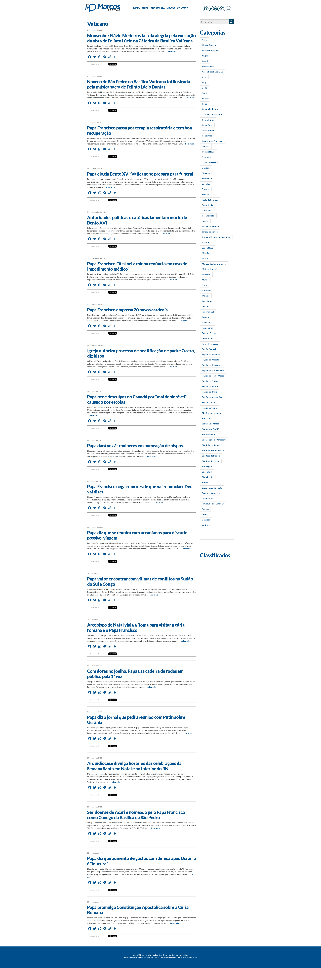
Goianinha (206, 210)
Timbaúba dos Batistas (213, 503)
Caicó (204, 104)
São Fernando (208, 434)
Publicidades (208, 338)
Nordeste (206, 290)
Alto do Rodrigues (210, 50)
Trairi (204, 514)
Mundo (205, 279)
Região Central (209, 349)
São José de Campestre (213, 450)
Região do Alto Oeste (212, 365)
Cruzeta (206, 146)
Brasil (204, 93)
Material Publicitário (211, 269)
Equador (206, 184)
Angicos (205, 55)
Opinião (206, 295)
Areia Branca (208, 66)
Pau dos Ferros (209, 333)
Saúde (205, 482)
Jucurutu (206, 242)
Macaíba (206, 253)
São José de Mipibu (211, 456)
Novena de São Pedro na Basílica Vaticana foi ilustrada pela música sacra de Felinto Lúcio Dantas (138, 84)
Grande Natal (208, 215)
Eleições (206, 173)
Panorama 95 (208, 312)
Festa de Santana (210, 200)
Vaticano (206, 525)
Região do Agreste (210, 359)
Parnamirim (207, 328)
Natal (204, 285)
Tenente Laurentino (211, 493)
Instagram (222, 8)
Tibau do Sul (207, 498)
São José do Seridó (211, 461)
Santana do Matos (210, 423)
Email (228, 8)
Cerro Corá (207, 125)
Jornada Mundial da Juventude (216, 237)
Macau (205, 258)
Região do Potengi (210, 381)
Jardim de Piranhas (211, 226)
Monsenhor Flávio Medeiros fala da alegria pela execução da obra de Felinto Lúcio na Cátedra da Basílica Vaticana (141, 38)
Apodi (205, 61)
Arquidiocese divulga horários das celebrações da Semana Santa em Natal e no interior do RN (134, 766)
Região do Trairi (209, 392)
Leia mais (171, 51)
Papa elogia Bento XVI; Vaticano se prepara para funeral (140, 173)
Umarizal (206, 519)
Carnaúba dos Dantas (212, 114)
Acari (204, 40)
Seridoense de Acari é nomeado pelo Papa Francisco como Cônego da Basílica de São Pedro (136, 814)
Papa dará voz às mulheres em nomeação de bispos (135, 445)
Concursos (207, 135)
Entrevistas (207, 178)
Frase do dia (207, 205)
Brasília (205, 98)
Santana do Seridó (210, 429)
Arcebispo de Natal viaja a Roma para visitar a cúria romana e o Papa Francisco (136, 627)
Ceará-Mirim (208, 120)
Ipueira (205, 221)
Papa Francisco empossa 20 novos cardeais (127, 309)
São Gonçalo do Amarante (214, 439)
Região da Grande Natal (213, 354)
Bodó (204, 88)
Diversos (206, 168)
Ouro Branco (208, 301)
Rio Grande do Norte (211, 413)
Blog (204, 82)
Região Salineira (209, 408)
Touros (205, 509)
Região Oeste (208, 402)
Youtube (217, 8)
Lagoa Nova (207, 248)
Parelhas (206, 322)
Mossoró (206, 274)
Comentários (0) (95, 64)
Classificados (208, 130)
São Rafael (207, 472)
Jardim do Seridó (210, 232)
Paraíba (205, 317)
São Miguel (207, 466)
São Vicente (207, 477)
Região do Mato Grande (213, 370)
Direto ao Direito (210, 162)
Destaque (206, 157)
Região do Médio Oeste (213, 376)
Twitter (211, 8)
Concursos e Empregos (212, 141)
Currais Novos (208, 152)
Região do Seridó (210, 386)
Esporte (206, 189)
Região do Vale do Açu (212, 397)
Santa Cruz (207, 418)
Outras (205, 306)
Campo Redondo (210, 109)
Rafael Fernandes (210, 344)
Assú (204, 77)
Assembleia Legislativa (212, 71)
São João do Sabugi (211, 445)
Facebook (205, 8)
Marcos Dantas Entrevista (214, 264)
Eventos (206, 194)
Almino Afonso (209, 45)
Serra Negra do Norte (212, 488)
